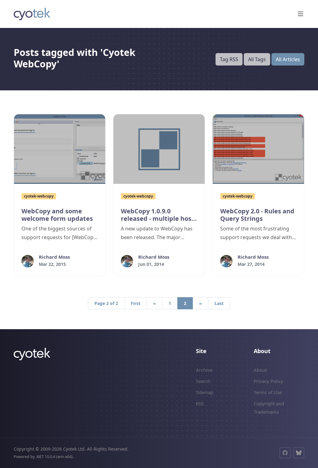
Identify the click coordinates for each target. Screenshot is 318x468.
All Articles (288, 59)
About (260, 370)
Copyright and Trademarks (269, 407)
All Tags (257, 59)
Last (219, 303)
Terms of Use (268, 392)
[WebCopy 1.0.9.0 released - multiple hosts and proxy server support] (159, 149)
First (135, 303)
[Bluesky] (298, 452)
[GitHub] (285, 452)
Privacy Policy (268, 381)
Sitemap (204, 392)
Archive (204, 370)
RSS (200, 403)
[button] (300, 14)
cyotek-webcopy (39, 196)
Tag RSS (229, 59)
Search (203, 381)
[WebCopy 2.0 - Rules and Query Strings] (258, 149)
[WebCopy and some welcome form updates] (59, 149)
